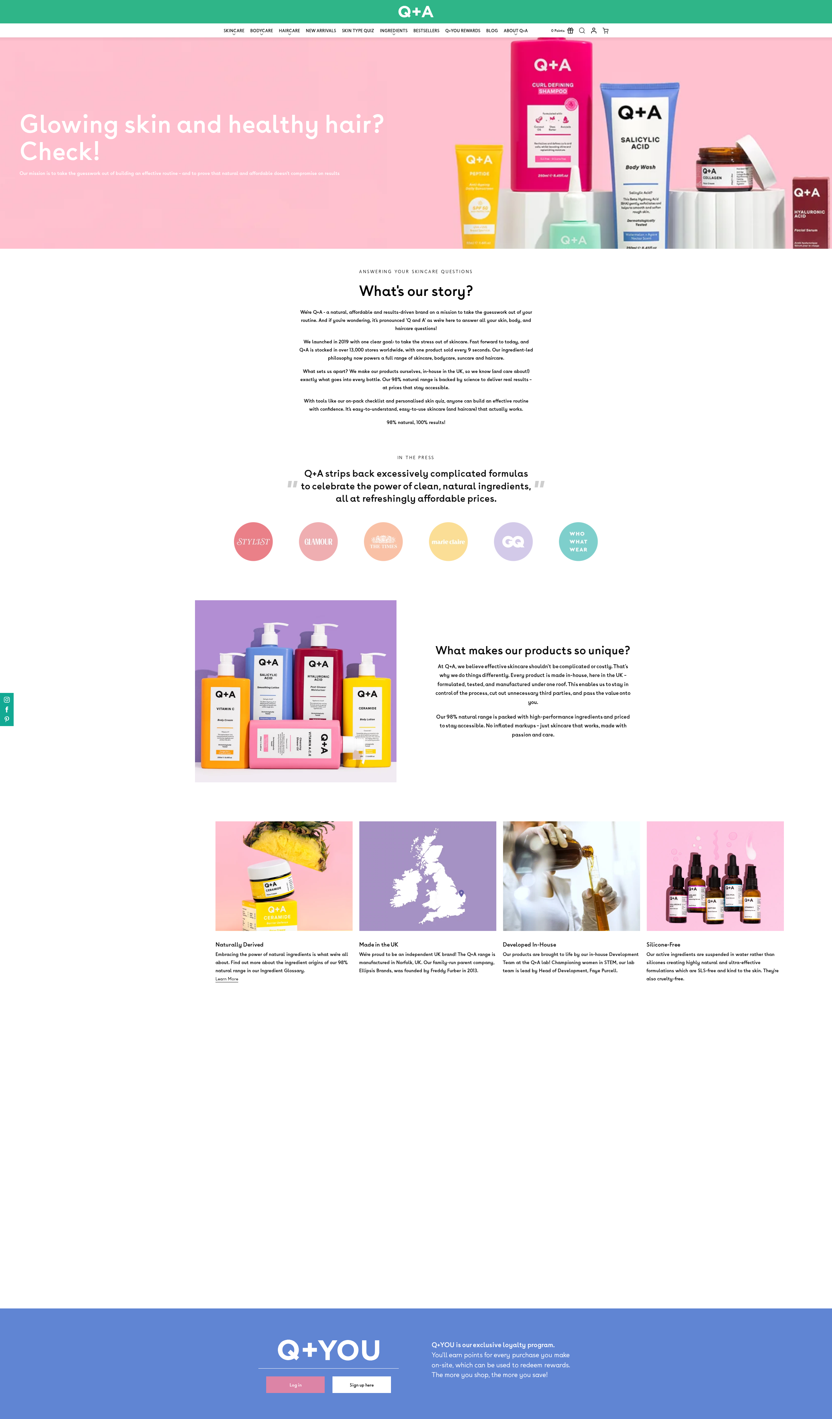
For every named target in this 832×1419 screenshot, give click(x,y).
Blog (492, 30)
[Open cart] (605, 30)
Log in (296, 1384)
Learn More (226, 978)
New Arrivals (321, 30)
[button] (582, 30)
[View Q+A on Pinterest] (7, 719)
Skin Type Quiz (358, 30)
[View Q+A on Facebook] (7, 709)
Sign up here (362, 1384)
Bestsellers (426, 30)
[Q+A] (415, 12)
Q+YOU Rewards (462, 30)
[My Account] (594, 30)
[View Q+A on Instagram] (7, 700)
